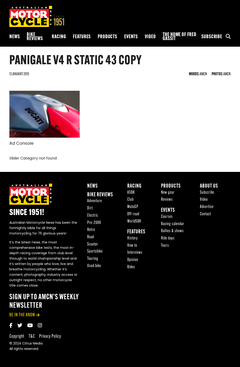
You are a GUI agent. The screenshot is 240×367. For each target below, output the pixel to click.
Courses (167, 217)
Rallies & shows (172, 231)
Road (90, 237)
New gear (168, 192)
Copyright (16, 336)
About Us (209, 186)
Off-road (133, 214)
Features (82, 37)
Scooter (92, 244)
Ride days (168, 238)
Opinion (132, 260)
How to (132, 245)
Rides (131, 267)
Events (131, 37)
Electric (92, 215)
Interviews (134, 252)
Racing (59, 37)
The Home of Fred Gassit (179, 37)
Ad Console (21, 144)
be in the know (22, 315)
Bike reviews (35, 37)
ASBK (131, 192)
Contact (205, 214)
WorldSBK (134, 221)
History (132, 238)
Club (130, 199)
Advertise (207, 207)
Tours (165, 245)
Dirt (90, 208)
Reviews (167, 199)
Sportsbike (95, 251)
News (14, 37)
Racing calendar (172, 224)
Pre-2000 (94, 223)
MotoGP (132, 207)
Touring (92, 259)
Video (150, 37)
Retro (91, 230)
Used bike (94, 266)
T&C (32, 336)
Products (107, 37)
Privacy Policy (50, 336)
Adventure (94, 201)
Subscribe (211, 37)
